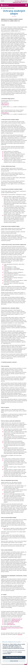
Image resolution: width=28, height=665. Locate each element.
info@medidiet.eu (5, 104)
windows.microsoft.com (17, 619)
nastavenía (19, 634)
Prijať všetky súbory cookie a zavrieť (14, 657)
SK (3, 1)
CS (1, 1)
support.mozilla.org (15, 621)
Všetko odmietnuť (14, 660)
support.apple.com (11, 624)
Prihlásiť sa (18, 1)
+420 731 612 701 (5, 103)
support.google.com (15, 620)
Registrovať (24, 1)
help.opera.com (10, 623)
